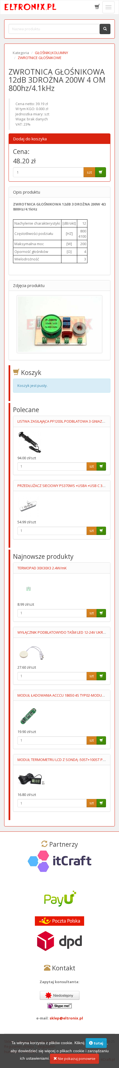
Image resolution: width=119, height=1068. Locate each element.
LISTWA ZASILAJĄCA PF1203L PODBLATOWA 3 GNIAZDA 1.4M (66, 421)
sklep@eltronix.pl (66, 1018)
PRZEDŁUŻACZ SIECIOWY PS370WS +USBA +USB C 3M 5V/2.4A (68, 485)
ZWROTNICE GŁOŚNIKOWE (39, 57)
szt (89, 172)
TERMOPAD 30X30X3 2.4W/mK (42, 567)
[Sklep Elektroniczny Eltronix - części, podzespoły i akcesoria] (30, 7)
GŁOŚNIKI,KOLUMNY (51, 52)
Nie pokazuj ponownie (76, 1058)
